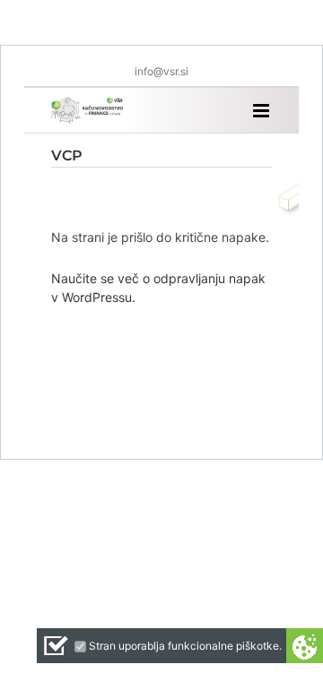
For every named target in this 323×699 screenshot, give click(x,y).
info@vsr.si (161, 71)
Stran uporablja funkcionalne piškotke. (185, 645)
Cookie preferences (304, 645)
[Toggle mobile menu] (262, 110)
